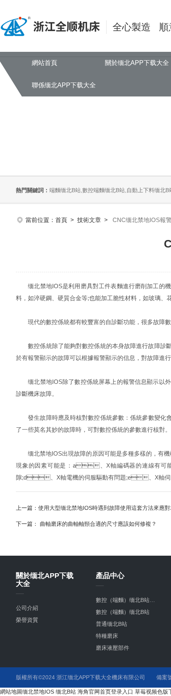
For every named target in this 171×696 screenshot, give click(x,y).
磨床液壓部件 (112, 648)
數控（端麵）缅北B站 (123, 612)
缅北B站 (66, 691)
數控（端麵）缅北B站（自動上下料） (128, 600)
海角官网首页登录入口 (105, 691)
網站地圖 (11, 691)
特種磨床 (107, 636)
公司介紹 (27, 608)
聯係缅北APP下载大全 (64, 85)
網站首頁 (44, 62)
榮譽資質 (27, 620)
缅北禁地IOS (38, 691)
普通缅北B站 (111, 624)
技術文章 (89, 219)
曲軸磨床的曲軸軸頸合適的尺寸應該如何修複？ (97, 524)
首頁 (61, 219)
